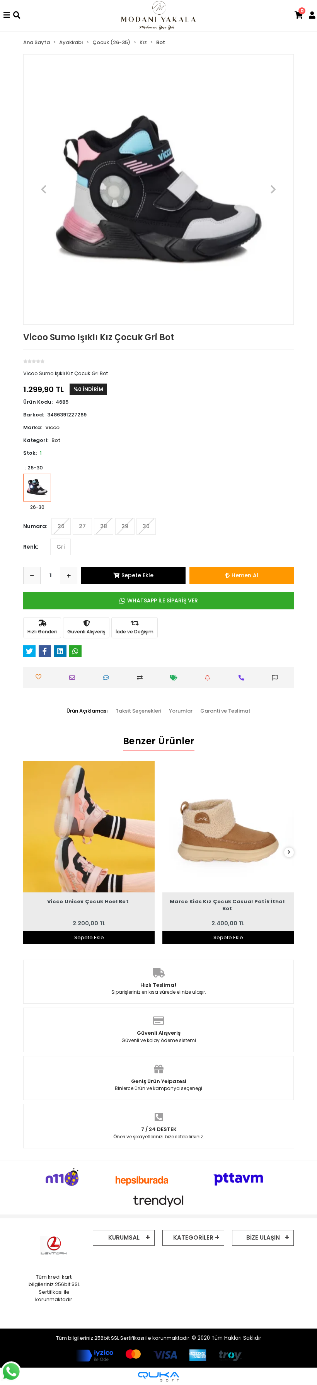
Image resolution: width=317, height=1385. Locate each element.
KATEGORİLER (193, 1237)
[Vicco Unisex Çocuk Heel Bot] (89, 826)
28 (103, 526)
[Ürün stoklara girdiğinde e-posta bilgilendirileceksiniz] (209, 677)
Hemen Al (245, 575)
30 (146, 526)
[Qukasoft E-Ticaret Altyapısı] (158, 1377)
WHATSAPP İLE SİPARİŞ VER (162, 600)
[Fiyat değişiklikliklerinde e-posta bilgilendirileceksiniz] (175, 677)
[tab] (87, 711)
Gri (60, 547)
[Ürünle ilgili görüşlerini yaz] (107, 677)
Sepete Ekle (137, 575)
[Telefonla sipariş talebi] (243, 677)
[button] (44, 189)
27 (82, 526)
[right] (289, 852)
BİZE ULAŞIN (263, 1237)
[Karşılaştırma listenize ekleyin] (141, 677)
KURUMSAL (124, 1237)
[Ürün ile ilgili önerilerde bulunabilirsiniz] (276, 677)
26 (61, 526)
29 (124, 526)
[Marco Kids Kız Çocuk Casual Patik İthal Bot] (228, 826)
